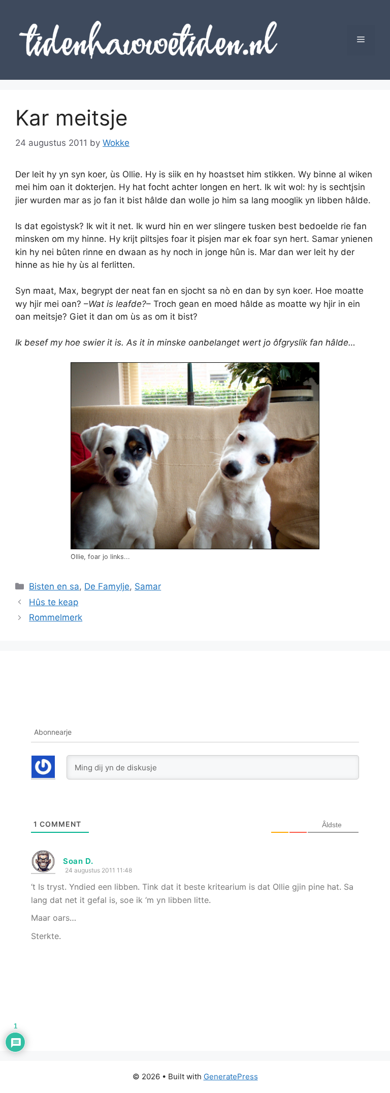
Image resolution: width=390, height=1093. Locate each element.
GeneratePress (231, 1076)
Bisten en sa (54, 586)
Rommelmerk (55, 617)
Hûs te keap (53, 602)
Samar (148, 586)
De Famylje (106, 586)
